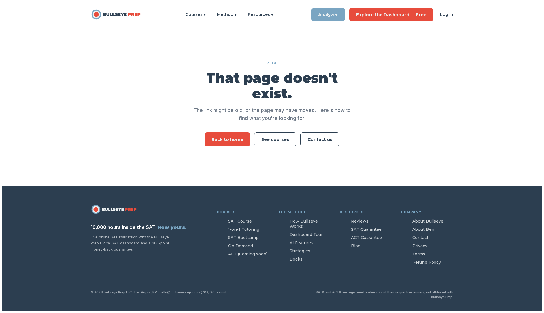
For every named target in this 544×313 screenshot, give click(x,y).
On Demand (240, 245)
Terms (418, 254)
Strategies (300, 250)
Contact (420, 237)
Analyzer (328, 14)
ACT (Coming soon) (247, 254)
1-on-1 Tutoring (243, 229)
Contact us (319, 139)
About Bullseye (427, 221)
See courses (275, 139)
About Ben (423, 229)
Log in (446, 14)
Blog (355, 245)
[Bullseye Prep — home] (119, 14)
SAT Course (240, 221)
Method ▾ (227, 14)
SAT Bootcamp (243, 237)
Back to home (227, 139)
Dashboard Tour (306, 234)
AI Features (301, 242)
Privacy (419, 245)
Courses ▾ (196, 14)
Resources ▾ (260, 14)
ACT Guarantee (366, 237)
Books (296, 259)
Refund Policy (426, 262)
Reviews (360, 221)
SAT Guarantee (366, 229)
